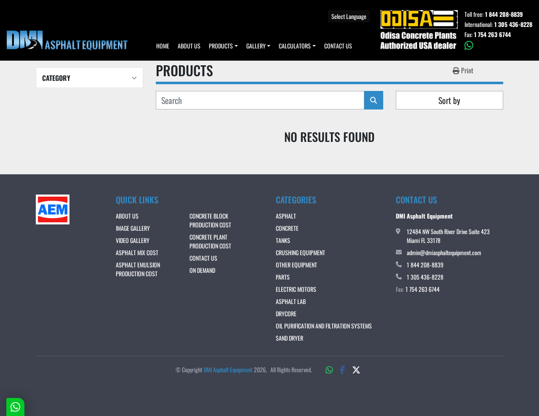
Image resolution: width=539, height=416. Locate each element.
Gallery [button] (256, 45)
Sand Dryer (289, 337)
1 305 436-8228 (513, 24)
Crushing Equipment (300, 252)
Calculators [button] (295, 45)
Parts (283, 276)
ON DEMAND (202, 270)
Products (221, 45)
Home (162, 45)
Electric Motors (296, 289)
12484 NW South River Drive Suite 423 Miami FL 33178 (448, 236)
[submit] (373, 100)
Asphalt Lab (291, 301)
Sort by (449, 100)
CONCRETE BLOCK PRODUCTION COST (210, 220)
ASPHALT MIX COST (137, 252)
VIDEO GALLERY (132, 240)
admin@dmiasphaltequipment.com (444, 252)
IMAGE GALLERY (133, 228)
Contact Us (338, 45)
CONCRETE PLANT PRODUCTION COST (210, 241)
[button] (223, 45)
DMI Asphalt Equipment (228, 369)
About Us (189, 45)
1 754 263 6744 (492, 34)
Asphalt (286, 215)
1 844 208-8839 (504, 14)
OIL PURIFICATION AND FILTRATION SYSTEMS (324, 325)
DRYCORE (286, 313)
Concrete (287, 228)
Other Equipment (296, 264)
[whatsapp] (498, 45)
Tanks (283, 240)
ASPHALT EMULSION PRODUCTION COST (138, 269)
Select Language (348, 16)
